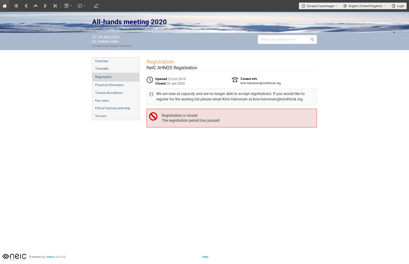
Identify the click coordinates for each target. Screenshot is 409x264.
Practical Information (109, 85)
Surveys (101, 116)
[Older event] (26, 6)
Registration (103, 77)
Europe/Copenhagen (321, 6)
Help (205, 257)
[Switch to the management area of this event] (96, 6)
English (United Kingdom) (366, 6)
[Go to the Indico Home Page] (4, 6)
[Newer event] (45, 6)
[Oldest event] (17, 6)
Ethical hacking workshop (112, 108)
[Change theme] (82, 6)
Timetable (102, 68)
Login (400, 6)
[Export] (68, 6)
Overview (101, 61)
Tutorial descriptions (109, 93)
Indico (50, 257)
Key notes (102, 100)
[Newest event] (54, 6)
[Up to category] (35, 6)
